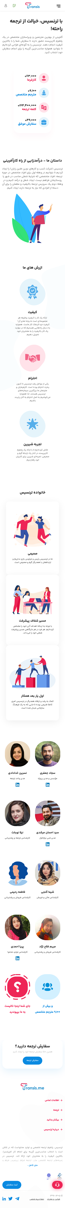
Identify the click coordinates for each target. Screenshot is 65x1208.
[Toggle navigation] (58, 6)
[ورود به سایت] (6, 6)
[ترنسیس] (32, 1087)
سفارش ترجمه (32, 1060)
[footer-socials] (17, 1199)
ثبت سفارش (12, 1185)
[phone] (12, 6)
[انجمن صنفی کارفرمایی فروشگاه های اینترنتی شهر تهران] (49, 1176)
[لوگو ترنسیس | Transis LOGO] (32, 5)
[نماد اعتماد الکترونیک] (59, 1176)
